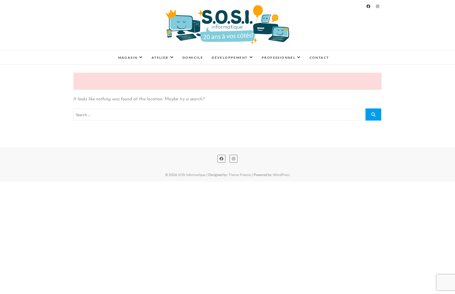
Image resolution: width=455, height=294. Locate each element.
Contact (319, 57)
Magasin (128, 57)
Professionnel (278, 57)
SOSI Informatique (99, 54)
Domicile (192, 57)
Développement (230, 57)
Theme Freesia (240, 175)
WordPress (281, 175)
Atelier (160, 57)
